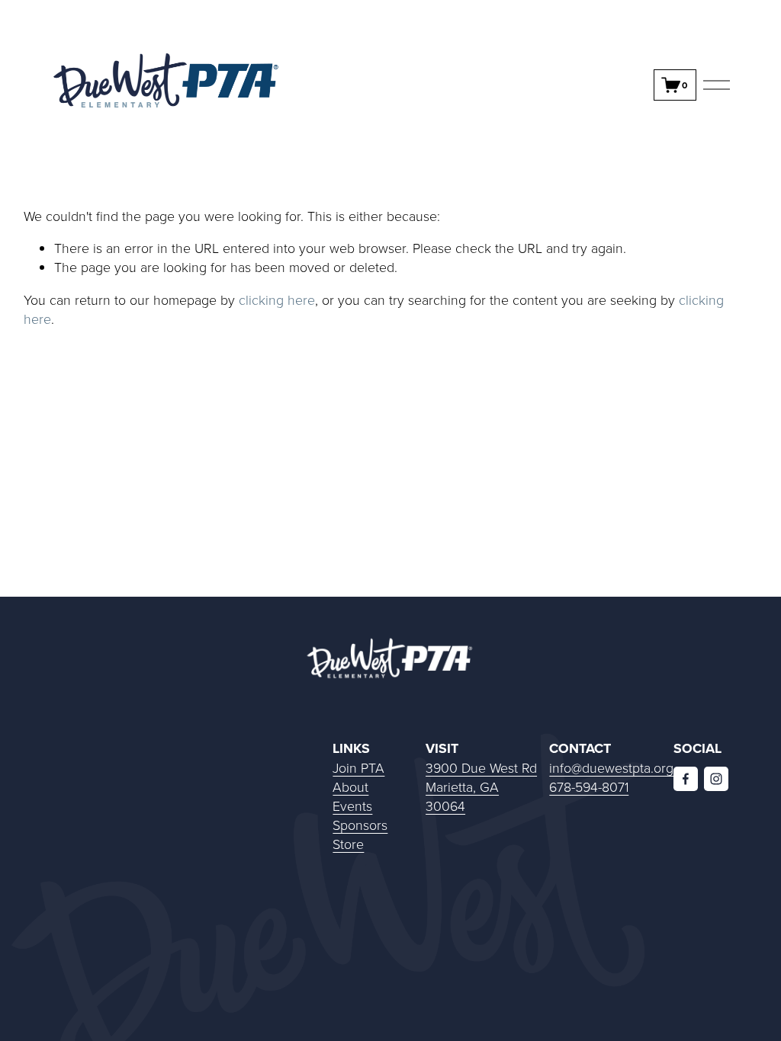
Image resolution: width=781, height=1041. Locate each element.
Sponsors (360, 824)
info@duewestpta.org (611, 767)
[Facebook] (685, 779)
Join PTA (358, 767)
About (350, 786)
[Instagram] (716, 779)
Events (352, 805)
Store (348, 843)
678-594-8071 (588, 786)
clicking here (277, 299)
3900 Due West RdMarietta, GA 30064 (481, 786)
